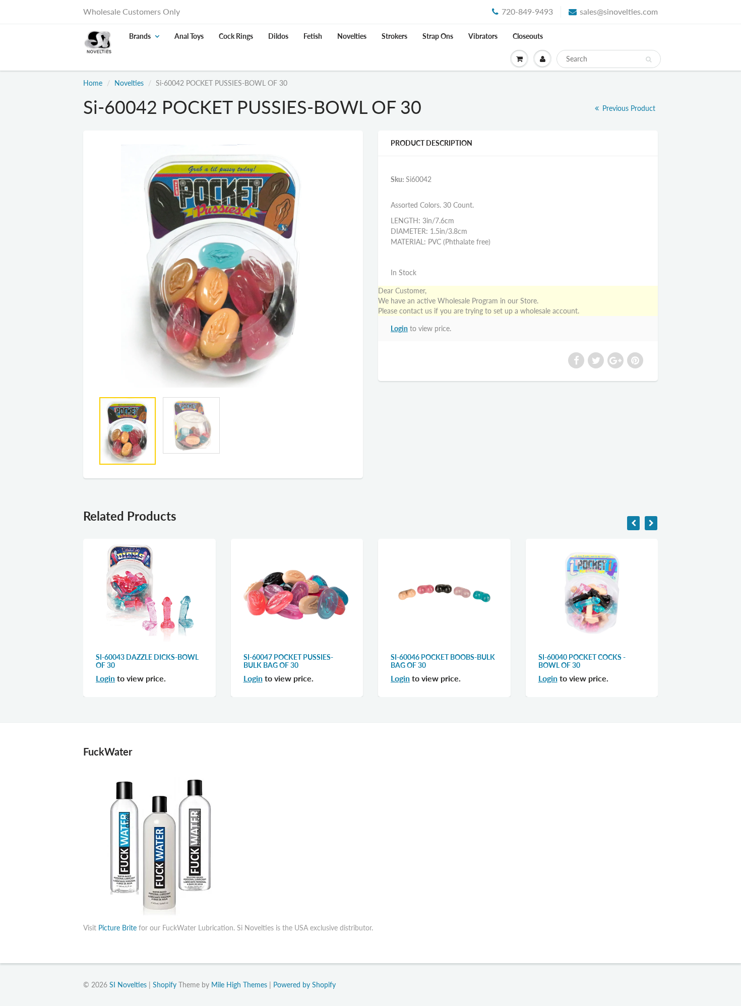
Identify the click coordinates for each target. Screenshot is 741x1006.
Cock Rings (236, 36)
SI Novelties (128, 984)
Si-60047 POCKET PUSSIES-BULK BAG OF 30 (288, 661)
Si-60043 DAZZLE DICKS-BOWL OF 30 (147, 661)
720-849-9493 (527, 11)
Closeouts (528, 36)
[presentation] (633, 523)
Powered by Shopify (304, 984)
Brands (140, 36)
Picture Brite (117, 927)
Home (92, 83)
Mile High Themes (239, 984)
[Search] (648, 59)
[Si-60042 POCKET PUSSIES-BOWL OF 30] (223, 266)
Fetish (312, 36)
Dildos (278, 36)
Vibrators (483, 36)
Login (399, 328)
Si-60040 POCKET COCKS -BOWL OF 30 (582, 661)
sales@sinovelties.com (619, 11)
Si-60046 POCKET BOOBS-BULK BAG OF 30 (443, 661)
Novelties (351, 36)
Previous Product (627, 108)
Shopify (164, 984)
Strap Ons (437, 36)
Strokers (394, 36)
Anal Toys (189, 36)
